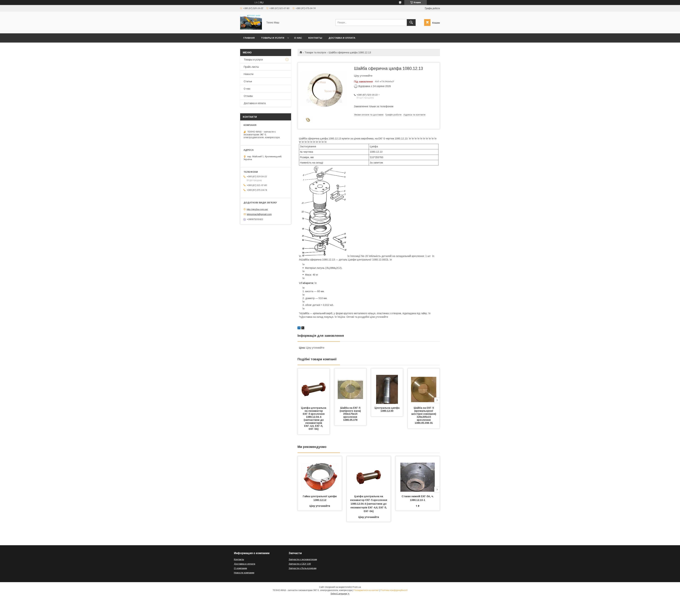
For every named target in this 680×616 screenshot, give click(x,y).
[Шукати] (411, 22)
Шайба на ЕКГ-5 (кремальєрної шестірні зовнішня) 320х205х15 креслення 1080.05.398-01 (424, 415)
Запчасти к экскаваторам (303, 559)
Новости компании (244, 572)
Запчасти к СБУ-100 (300, 563)
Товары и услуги (272, 38)
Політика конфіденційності (394, 590)
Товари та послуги (315, 52)
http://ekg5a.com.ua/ (257, 209)
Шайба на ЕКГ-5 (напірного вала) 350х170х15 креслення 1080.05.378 (351, 413)
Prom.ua (357, 587)
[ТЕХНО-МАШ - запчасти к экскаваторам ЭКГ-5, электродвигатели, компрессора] (251, 28)
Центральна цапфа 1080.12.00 (387, 409)
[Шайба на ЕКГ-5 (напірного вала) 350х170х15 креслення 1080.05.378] (350, 386)
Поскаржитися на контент (366, 590)
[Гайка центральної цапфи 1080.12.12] (320, 474)
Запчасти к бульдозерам (302, 568)
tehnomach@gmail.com (259, 214)
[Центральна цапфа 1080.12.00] (387, 386)
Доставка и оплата (341, 38)
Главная (249, 38)
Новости (248, 74)
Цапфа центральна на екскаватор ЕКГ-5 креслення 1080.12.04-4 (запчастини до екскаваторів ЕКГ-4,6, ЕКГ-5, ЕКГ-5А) (314, 418)
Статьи (248, 81)
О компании (240, 568)
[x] (302, 328)
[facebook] (299, 328)
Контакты (315, 38)
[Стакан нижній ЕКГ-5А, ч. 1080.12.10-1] (418, 474)
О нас (298, 38)
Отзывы (248, 96)
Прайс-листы (251, 66)
